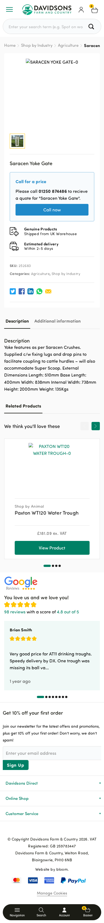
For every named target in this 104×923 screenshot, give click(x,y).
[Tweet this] (13, 291)
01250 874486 (53, 191)
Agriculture (68, 45)
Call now (52, 209)
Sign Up (15, 765)
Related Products (23, 406)
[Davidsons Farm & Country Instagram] (61, 830)
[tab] (17, 320)
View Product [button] (52, 548)
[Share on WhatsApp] (39, 291)
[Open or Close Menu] (9, 9)
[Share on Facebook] (22, 291)
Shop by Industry (36, 45)
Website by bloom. (52, 869)
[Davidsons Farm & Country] (47, 9)
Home (10, 45)
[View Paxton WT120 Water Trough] (52, 466)
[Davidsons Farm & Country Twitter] (52, 830)
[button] (47, 566)
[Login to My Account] (81, 9)
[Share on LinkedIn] (30, 291)
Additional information (57, 321)
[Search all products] (92, 26)
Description (17, 321)
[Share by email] (48, 291)
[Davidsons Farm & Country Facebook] (43, 830)
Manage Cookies (52, 893)
